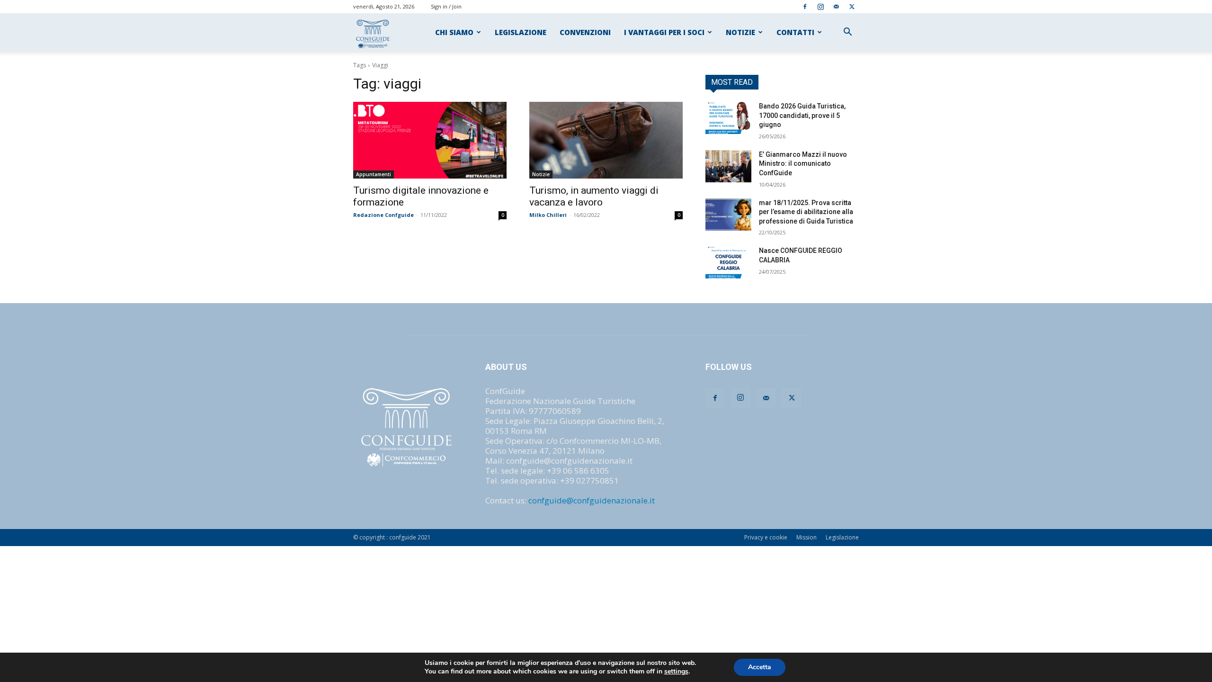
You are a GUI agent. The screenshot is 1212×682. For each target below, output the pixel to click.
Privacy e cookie (765, 537)
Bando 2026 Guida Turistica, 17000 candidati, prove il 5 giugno (802, 115)
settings (676, 671)
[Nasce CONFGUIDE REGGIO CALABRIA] (728, 262)
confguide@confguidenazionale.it (591, 500)
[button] (847, 32)
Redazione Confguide (383, 214)
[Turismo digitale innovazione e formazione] (430, 140)
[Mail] (836, 6)
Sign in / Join (446, 6)
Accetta (759, 667)
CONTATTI (795, 32)
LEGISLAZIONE (520, 32)
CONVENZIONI (585, 32)
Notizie (541, 174)
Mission (806, 537)
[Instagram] (820, 6)
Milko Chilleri (548, 214)
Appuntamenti (373, 174)
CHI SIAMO (454, 32)
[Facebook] (805, 6)
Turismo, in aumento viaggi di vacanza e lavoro (594, 196)
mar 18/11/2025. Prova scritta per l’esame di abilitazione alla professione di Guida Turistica (806, 212)
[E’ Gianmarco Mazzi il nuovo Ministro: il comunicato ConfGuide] (728, 166)
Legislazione (842, 537)
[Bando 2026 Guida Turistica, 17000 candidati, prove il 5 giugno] (728, 118)
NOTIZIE (740, 32)
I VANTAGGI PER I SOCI (664, 32)
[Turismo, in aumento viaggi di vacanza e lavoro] (606, 140)
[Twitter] (852, 6)
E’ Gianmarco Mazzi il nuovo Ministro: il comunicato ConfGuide (803, 164)
